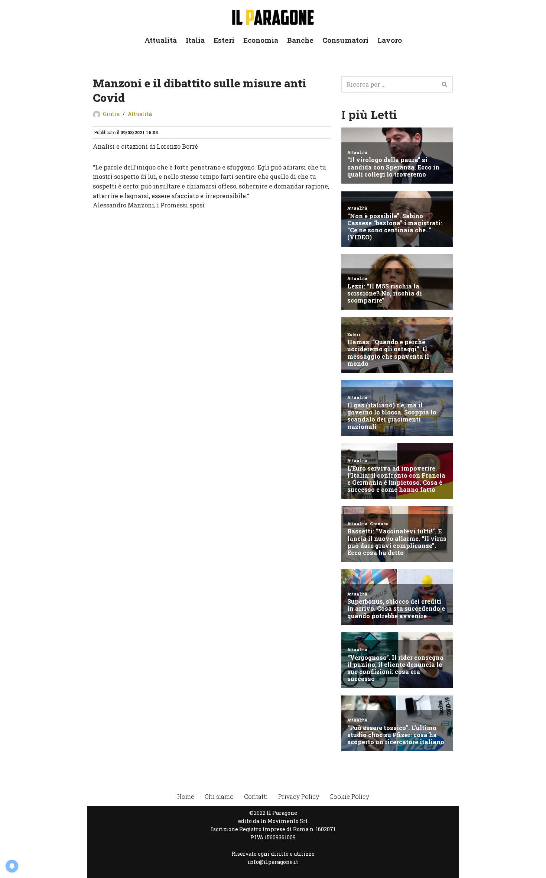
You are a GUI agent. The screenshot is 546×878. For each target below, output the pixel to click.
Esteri (224, 40)
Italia (195, 40)
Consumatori (345, 40)
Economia (260, 40)
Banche (300, 40)
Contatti (256, 796)
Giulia (111, 113)
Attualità (160, 40)
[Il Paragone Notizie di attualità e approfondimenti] (273, 16)
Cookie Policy (349, 796)
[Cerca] (444, 84)
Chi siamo (219, 796)
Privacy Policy (298, 796)
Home (185, 796)
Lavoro (389, 40)
